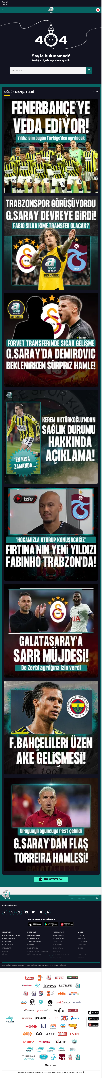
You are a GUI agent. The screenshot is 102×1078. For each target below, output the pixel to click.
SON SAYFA (57, 951)
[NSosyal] (40, 912)
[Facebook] (4, 912)
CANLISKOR (5, 3)
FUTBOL (30, 945)
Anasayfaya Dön (53, 879)
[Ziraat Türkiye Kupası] (98, 10)
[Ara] (89, 70)
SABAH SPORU (58, 935)
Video (80, 932)
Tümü (93, 92)
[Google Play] (51, 924)
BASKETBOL (32, 948)
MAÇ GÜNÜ (57, 958)
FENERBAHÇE (33, 938)
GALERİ (5, 951)
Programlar (58, 932)
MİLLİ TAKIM (82, 942)
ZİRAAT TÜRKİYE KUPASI (37, 951)
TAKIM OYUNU (58, 948)
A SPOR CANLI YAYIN (11, 935)
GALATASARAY (33, 935)
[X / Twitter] (12, 912)
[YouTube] (26, 912)
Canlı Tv (82, 954)
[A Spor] (51, 10)
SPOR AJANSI (58, 942)
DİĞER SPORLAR (34, 954)
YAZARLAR (6, 948)
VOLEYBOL (82, 945)
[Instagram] (19, 912)
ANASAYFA (6, 932)
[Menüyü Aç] (3, 10)
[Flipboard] (33, 912)
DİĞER (80, 948)
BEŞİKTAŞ (31, 932)
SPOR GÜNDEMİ (59, 938)
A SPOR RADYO (8, 938)
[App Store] (35, 924)
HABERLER (6, 942)
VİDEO (4, 954)
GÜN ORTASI (57, 945)
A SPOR (81, 958)
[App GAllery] (67, 924)
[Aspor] (51, 146)
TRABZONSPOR (34, 942)
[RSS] (47, 912)
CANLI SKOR (7, 945)
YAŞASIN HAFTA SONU (61, 954)
